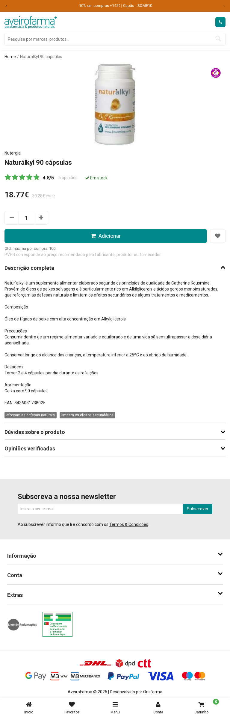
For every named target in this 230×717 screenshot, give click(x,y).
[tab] (115, 556)
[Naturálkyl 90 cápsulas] (115, 104)
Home (10, 56)
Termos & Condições (128, 524)
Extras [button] (15, 595)
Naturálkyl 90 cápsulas (41, 56)
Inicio (28, 712)
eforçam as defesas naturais (30, 415)
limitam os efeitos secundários (87, 415)
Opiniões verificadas (29, 449)
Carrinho (205, 707)
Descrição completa (29, 268)
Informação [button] (21, 556)
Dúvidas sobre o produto (34, 432)
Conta (158, 712)
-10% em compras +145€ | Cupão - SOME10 (115, 5)
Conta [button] (14, 575)
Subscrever (197, 508)
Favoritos (72, 712)
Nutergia (12, 153)
